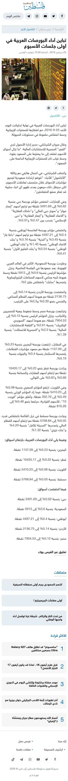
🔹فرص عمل (26, 741)
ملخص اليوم (13, 16)
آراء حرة (62, 741)
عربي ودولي (45, 29)
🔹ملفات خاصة (25, 750)
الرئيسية (59, 29)
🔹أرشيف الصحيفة (55, 750)
